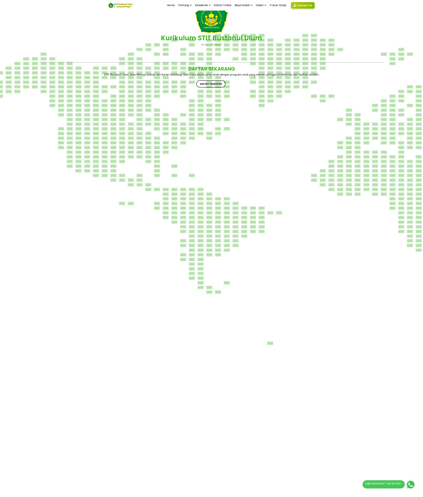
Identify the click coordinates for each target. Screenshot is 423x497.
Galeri (260, 5)
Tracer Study (277, 5)
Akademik (201, 5)
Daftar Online (222, 5)
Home (171, 5)
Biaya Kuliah (242, 5)
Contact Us (304, 5)
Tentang (183, 5)
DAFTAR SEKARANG (211, 83)
